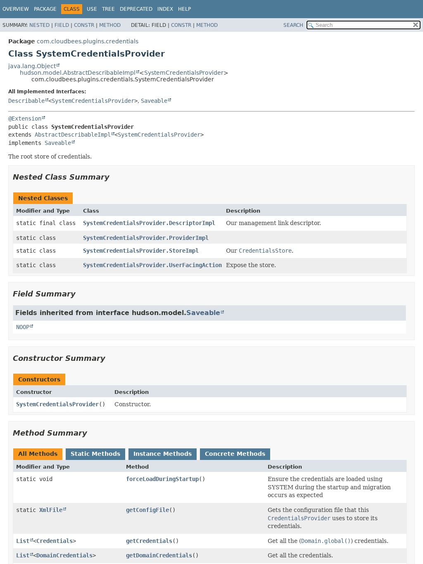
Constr (84, 25)
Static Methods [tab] (95, 453)
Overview (15, 9)
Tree (108, 9)
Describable (26, 100)
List (22, 541)
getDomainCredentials (159, 555)
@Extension (24, 118)
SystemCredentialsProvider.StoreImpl (141, 250)
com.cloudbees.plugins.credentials (87, 41)
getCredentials (149, 541)
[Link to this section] (115, 177)
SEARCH (293, 25)
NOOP (22, 327)
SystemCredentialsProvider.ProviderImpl (146, 238)
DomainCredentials (64, 555)
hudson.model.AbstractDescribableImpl (77, 72)
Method (110, 25)
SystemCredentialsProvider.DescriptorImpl (149, 223)
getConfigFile (147, 510)
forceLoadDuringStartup (162, 479)
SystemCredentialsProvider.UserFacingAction (152, 265)
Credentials (54, 541)
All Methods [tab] (37, 453)
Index (165, 9)
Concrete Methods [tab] (235, 453)
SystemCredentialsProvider (183, 72)
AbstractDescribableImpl (73, 134)
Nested (39, 25)
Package (45, 9)
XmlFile (50, 510)
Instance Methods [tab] (162, 453)
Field (62, 25)
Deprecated (136, 9)
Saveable (154, 100)
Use (92, 9)
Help (184, 9)
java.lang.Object (32, 66)
